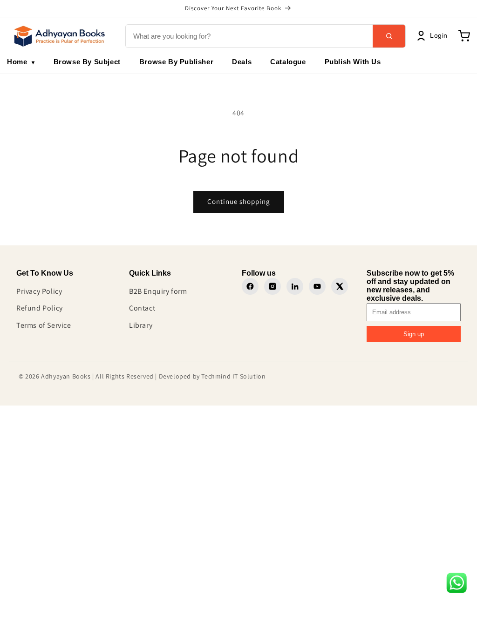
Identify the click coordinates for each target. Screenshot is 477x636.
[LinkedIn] (294, 286)
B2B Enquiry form (158, 291)
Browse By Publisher (176, 62)
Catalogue (288, 62)
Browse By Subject (87, 62)
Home (21, 62)
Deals (242, 62)
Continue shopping (238, 201)
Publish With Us (353, 62)
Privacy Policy (39, 291)
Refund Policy (39, 308)
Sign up (413, 334)
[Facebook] (250, 286)
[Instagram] (272, 286)
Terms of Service (43, 325)
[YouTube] (317, 286)
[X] (339, 286)
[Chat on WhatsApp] (456, 585)
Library (140, 325)
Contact (142, 308)
